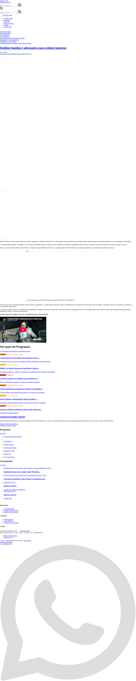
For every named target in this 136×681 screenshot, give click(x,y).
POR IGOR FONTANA (24, 54)
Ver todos (3, 433)
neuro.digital (27, 540)
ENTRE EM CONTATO (11, 510)
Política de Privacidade (10, 536)
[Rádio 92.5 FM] (5, 2)
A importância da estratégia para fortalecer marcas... (20, 358)
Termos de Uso (8, 537)
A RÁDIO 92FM (9, 509)
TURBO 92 (9, 375)
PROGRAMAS (8, 519)
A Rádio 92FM (8, 18)
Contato (6, 25)
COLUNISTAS (8, 521)
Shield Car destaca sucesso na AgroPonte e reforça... (19, 368)
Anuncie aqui (8, 27)
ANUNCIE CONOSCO (11, 512)
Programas (7, 20)
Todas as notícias (9, 23)
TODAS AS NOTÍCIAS (11, 523)
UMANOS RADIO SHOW (8, 54)
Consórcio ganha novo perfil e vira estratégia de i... (19, 379)
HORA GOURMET (12, 364)
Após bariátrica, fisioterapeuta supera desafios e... (19, 399)
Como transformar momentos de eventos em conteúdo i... (21, 389)
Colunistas (7, 22)
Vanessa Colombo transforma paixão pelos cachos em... (21, 409)
